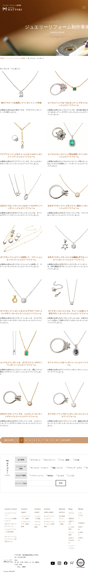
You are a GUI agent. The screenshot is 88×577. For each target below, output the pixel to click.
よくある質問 (71, 528)
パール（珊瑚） (65, 460)
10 (57, 440)
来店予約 (80, 528)
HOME (2, 58)
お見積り (80, 534)
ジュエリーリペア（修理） (25, 517)
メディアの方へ (80, 515)
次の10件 (65, 440)
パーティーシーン (37, 476)
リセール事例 (37, 526)
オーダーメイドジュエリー (49, 517)
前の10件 (9, 440)
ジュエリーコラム (71, 547)
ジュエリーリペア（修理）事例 (25, 524)
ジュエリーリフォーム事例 (16, 58)
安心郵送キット (62, 517)
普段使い (51, 476)
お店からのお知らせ (71, 540)
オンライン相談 (62, 523)
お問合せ (80, 539)
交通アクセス (71, 523)
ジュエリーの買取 (37, 517)
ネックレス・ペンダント (40, 468)
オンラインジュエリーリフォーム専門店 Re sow (10, 539)
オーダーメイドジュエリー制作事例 (49, 524)
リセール (37, 522)
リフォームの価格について (10, 520)
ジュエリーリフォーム (10, 514)
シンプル (71, 476)
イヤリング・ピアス (74, 468)
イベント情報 (71, 534)
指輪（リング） (58, 468)
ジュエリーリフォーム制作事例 (10, 530)
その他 (76, 460)
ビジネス (61, 476)
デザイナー (71, 514)
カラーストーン (50, 460)
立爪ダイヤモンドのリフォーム (10, 525)
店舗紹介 (71, 518)
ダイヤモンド (36, 460)
